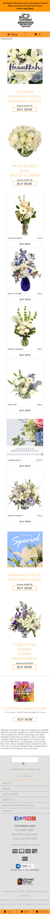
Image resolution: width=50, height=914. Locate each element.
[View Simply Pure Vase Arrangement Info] (25, 382)
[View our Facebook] (16, 819)
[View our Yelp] (34, 819)
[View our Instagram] (25, 819)
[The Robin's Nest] (25, 28)
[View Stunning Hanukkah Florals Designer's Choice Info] (25, 66)
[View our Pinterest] (29, 819)
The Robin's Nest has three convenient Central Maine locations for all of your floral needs (25, 6)
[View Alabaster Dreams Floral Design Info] (25, 215)
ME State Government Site (37, 900)
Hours (43, 911)
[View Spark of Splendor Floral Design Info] (25, 493)
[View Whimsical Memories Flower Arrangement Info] (25, 326)
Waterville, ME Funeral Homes (16, 891)
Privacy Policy (7, 904)
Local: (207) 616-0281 (25, 838)
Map (26, 911)
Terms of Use (43, 904)
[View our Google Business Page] (21, 819)
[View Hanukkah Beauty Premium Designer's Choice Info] (25, 437)
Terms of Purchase (26, 904)
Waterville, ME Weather (11, 900)
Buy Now (24, 109)
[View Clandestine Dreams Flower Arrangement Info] (25, 619)
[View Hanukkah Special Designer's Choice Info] (25, 549)
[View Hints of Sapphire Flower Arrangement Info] (25, 270)
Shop (14, 34)
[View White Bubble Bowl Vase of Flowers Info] (25, 141)
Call (9, 911)
